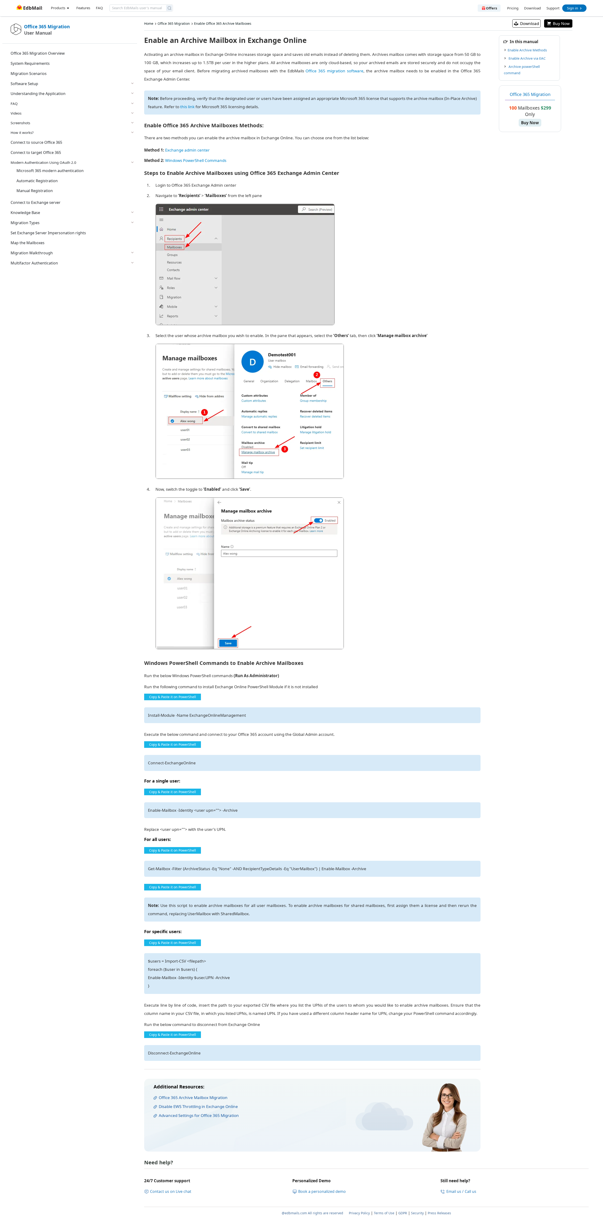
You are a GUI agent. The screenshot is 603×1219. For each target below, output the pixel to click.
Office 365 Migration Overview (38, 53)
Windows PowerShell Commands (195, 160)
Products (58, 7)
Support (552, 8)
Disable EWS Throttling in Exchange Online (198, 1106)
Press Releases (439, 1213)
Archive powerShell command (522, 69)
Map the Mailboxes (28, 242)
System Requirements (30, 63)
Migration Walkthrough (32, 252)
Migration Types (25, 222)
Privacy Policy (359, 1213)
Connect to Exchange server (36, 202)
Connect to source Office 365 (36, 142)
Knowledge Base (25, 212)
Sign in (572, 8)
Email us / (455, 1191)
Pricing (512, 8)
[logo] (28, 5)
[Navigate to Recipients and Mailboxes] (245, 264)
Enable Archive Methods (527, 50)
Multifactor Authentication (34, 263)
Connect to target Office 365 (36, 152)
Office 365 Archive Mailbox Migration (193, 1097)
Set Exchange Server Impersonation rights (48, 232)
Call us (470, 1191)
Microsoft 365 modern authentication (50, 170)
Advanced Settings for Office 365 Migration (199, 1115)
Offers (491, 8)
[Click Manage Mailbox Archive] (249, 411)
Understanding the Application (38, 93)
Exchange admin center (187, 150)
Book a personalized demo (322, 1191)
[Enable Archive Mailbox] (249, 573)
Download (532, 8)
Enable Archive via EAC (527, 58)
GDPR (402, 1213)
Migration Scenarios (29, 73)
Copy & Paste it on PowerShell (172, 697)
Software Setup (24, 83)
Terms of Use (384, 1213)
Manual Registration (34, 190)
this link (187, 106)
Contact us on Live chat (170, 1191)
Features (83, 7)
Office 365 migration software (334, 71)
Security (417, 1213)
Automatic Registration (37, 180)
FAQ (99, 7)
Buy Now (561, 23)
